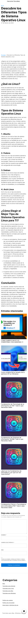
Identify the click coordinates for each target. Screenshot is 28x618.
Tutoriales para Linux (8, 588)
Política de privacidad (8, 602)
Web (2, 549)
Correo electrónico (7, 542)
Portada (3, 55)
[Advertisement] (14, 39)
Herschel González (13, 1)
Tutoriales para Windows (9, 593)
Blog (2, 5)
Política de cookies (8, 600)
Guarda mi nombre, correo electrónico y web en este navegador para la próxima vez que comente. (13, 560)
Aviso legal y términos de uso (10, 605)
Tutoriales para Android (9, 586)
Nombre (4, 535)
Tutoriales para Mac (8, 590)
